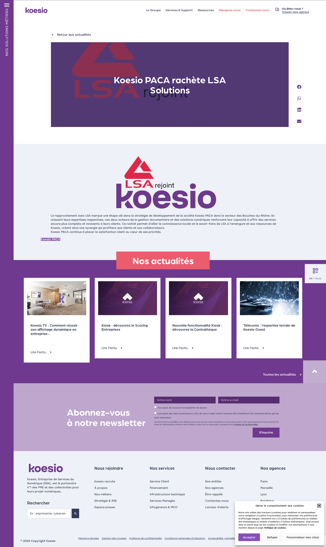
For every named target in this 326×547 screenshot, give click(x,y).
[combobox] (48, 513)
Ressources (206, 10)
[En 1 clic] (315, 270)
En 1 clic (315, 278)
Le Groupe (153, 10)
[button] (319, 505)
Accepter (249, 537)
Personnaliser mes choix (303, 537)
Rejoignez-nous (230, 10)
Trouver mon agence (295, 12)
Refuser (272, 537)
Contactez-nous (257, 10)
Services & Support (179, 10)
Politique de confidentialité (246, 424)
